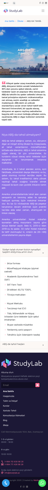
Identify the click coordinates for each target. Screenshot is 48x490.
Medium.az (38, 480)
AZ (7, 3)
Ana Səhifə (9, 21)
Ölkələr (20, 21)
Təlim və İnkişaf (10, 401)
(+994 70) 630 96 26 (13, 461)
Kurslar (6, 406)
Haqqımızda (8, 396)
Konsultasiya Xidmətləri (14, 415)
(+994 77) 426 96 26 (13, 464)
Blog (5, 420)
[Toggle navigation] (43, 10)
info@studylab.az (12, 473)
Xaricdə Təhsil (9, 410)
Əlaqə (5, 425)
